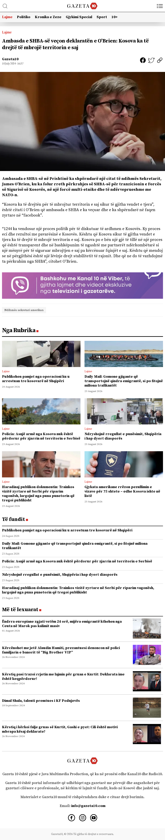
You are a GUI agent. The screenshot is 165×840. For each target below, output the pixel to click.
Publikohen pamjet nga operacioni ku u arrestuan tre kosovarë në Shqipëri (36, 378)
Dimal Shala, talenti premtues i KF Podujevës (41, 700)
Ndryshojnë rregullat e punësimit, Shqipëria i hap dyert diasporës (123, 436)
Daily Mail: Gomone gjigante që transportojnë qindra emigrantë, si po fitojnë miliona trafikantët (124, 381)
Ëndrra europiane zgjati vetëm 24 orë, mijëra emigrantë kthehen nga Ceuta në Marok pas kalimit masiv (62, 623)
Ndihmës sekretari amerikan (24, 310)
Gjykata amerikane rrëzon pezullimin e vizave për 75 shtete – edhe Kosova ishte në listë (122, 491)
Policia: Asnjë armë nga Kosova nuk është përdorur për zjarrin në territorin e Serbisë (41, 436)
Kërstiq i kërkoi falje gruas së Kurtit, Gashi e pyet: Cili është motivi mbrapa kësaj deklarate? (60, 729)
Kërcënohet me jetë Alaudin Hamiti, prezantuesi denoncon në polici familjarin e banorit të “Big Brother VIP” (61, 650)
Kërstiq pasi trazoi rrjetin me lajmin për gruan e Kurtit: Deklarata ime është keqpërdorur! (63, 676)
